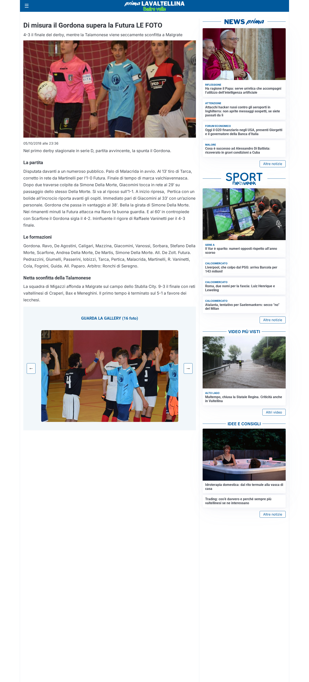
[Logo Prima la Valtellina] (154, 6)
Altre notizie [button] (272, 164)
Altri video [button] (274, 412)
